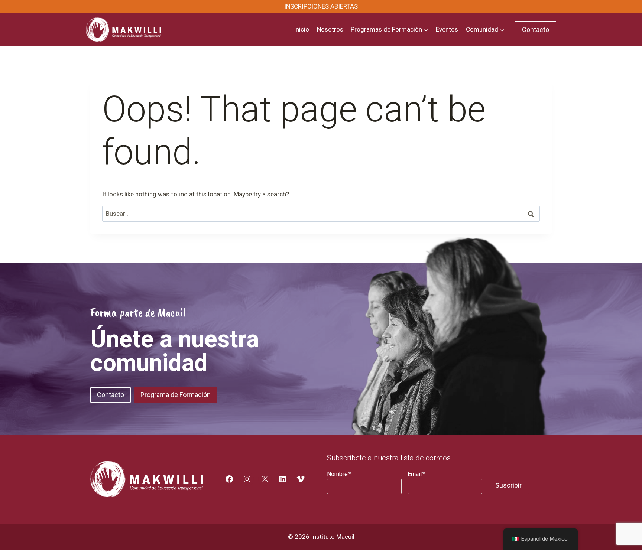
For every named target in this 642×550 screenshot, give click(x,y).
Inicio (301, 29)
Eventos (447, 29)
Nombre (339, 474)
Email (416, 474)
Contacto (535, 29)
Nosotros (330, 29)
